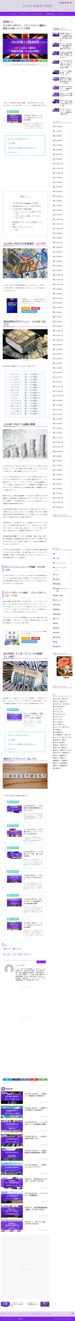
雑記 (63, 642)
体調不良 (57, 740)
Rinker (29, 305)
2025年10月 (63, 173)
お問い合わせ (50, 14)
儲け (64, 740)
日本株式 (63, 605)
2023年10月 (63, 284)
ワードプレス (67, 737)
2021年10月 (63, 396)
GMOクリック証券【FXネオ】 (18, 139)
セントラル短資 (59, 722)
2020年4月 (63, 479)
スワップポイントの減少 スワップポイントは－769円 (28, 217)
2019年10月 (63, 507)
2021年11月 (63, 391)
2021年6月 (63, 414)
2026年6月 (63, 136)
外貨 (56, 745)
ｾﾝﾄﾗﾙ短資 (58, 768)
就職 (65, 747)
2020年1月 (63, 493)
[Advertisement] (25, 86)
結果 (65, 760)
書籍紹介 (63, 609)
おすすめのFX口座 (59, 706)
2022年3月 (63, 372)
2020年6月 (63, 470)
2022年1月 (63, 382)
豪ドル (57, 763)
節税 (63, 623)
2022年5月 (63, 363)
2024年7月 (63, 242)
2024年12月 (63, 219)
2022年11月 (63, 335)
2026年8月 (63, 126)
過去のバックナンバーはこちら (22, 227)
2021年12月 (63, 386)
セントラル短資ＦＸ (13, 954)
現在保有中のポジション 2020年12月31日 (26, 206)
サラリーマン (58, 719)
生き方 (63, 619)
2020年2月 (63, 488)
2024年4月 (63, 256)
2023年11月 (63, 280)
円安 (56, 742)
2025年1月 (63, 215)
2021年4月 (63, 423)
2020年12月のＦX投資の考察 (21, 209)
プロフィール (25, 14)
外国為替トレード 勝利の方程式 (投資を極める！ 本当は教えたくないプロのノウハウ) (33, 301)
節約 (63, 758)
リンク (61, 14)
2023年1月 (63, 326)
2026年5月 (63, 140)
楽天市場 (35, 308)
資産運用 (64, 763)
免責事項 (20, 1319)
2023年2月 (63, 321)
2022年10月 (63, 340)
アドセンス (58, 709)
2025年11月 (63, 168)
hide (28, 197)
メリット (57, 737)
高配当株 (63, 646)
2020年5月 (63, 475)
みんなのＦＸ (12, 152)
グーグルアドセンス (60, 714)
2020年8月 (63, 461)
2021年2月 (63, 433)
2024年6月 (63, 247)
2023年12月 (63, 275)
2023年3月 (63, 317)
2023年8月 (63, 293)
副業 (62, 742)
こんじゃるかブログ (37, 6)
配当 (56, 765)
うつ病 (63, 558)
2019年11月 (63, 502)
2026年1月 (63, 159)
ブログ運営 (58, 729)
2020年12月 (63, 442)
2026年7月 (63, 131)
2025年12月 (63, 164)
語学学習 (63, 637)
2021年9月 (63, 400)
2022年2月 (63, 377)
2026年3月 (63, 150)
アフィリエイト (58, 711)
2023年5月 (63, 307)
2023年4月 (63, 312)
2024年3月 (63, 261)
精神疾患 (57, 760)
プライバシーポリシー (9, 1319)
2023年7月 (63, 298)
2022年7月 (63, 354)
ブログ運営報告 (59, 732)
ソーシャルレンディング (63, 569)
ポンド (68, 734)
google (63, 701)
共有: (17, 230)
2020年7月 (63, 465)
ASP (66, 698)
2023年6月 (63, 303)
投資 (56, 750)
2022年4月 (63, 368)
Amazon (26, 308)
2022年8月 (63, 349)
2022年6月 (63, 359)
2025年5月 (63, 196)
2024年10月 (63, 229)
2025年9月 (63, 177)
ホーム (14, 14)
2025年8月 (63, 182)
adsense (57, 698)
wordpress (58, 704)
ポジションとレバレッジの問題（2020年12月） (28, 212)
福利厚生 (63, 755)
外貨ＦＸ (57, 747)
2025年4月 (63, 201)
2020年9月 (63, 456)
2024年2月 (63, 266)
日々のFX (29, 954)
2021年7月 (63, 410)
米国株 (63, 632)
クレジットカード (63, 563)
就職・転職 (63, 595)
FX (5, 954)
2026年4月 (63, 145)
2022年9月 (63, 345)
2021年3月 (63, 428)
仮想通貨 (63, 584)
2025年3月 (63, 205)
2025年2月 (63, 210)
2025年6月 (63, 191)
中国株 (63, 579)
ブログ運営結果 (59, 734)
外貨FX (22, 954)
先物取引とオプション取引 (63, 590)
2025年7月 (63, 187)
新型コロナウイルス (66, 750)
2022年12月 (63, 331)
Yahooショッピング (29, 311)
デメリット (58, 727)
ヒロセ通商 (11, 143)
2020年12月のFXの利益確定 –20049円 (25, 203)
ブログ (63, 575)
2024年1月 (63, 270)
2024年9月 (63, 233)
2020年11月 (63, 447)
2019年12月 (63, 498)
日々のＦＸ (6, 21)
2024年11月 (63, 224)
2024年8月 (63, 238)
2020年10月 (63, 451)
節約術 (63, 628)
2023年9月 (63, 289)
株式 (56, 755)
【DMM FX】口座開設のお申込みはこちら (22, 148)
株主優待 (63, 614)
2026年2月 (63, 154)
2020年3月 (63, 484)
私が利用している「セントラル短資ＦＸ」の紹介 (27, 223)
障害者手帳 (64, 765)
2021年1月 (63, 437)
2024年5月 (63, 252)
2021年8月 (63, 405)
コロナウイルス (58, 716)
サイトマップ (37, 14)
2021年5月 (63, 419)
